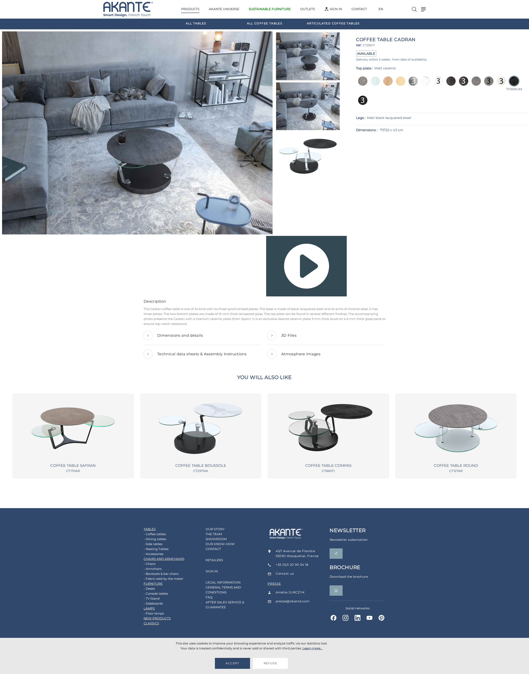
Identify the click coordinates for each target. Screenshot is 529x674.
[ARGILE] (361, 84)
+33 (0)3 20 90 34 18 (292, 565)
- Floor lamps (154, 613)
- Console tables (156, 594)
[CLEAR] (374, 84)
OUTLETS (307, 9)
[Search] (414, 9)
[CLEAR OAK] (386, 84)
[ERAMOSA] (411, 84)
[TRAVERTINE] (500, 84)
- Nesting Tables (156, 549)
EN (381, 9)
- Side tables (153, 544)
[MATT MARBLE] (424, 84)
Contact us (285, 573)
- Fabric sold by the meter (163, 579)
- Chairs (149, 564)
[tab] (264, 302)
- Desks (149, 589)
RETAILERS (214, 560)
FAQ (209, 597)
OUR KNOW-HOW (220, 544)
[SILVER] (474, 84)
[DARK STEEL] (449, 84)
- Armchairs (153, 569)
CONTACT (359, 9)
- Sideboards (153, 603)
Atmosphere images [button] (300, 354)
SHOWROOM (216, 539)
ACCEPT (232, 663)
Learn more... (312, 648)
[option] (196, 23)
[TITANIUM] (361, 103)
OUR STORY (215, 529)
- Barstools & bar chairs (161, 574)
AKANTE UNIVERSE (224, 9)
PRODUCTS (190, 9)
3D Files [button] (289, 335)
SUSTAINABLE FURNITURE (270, 9)
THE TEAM (214, 534)
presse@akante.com (293, 601)
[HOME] (128, 9)
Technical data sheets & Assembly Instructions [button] (202, 354)
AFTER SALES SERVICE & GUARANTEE (225, 604)
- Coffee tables (155, 534)
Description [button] (155, 301)
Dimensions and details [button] (180, 335)
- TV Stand (152, 598)
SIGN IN (336, 9)
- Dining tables (155, 539)
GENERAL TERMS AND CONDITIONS (223, 589)
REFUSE (270, 663)
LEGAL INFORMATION (223, 582)
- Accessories (153, 554)
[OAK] (399, 84)
